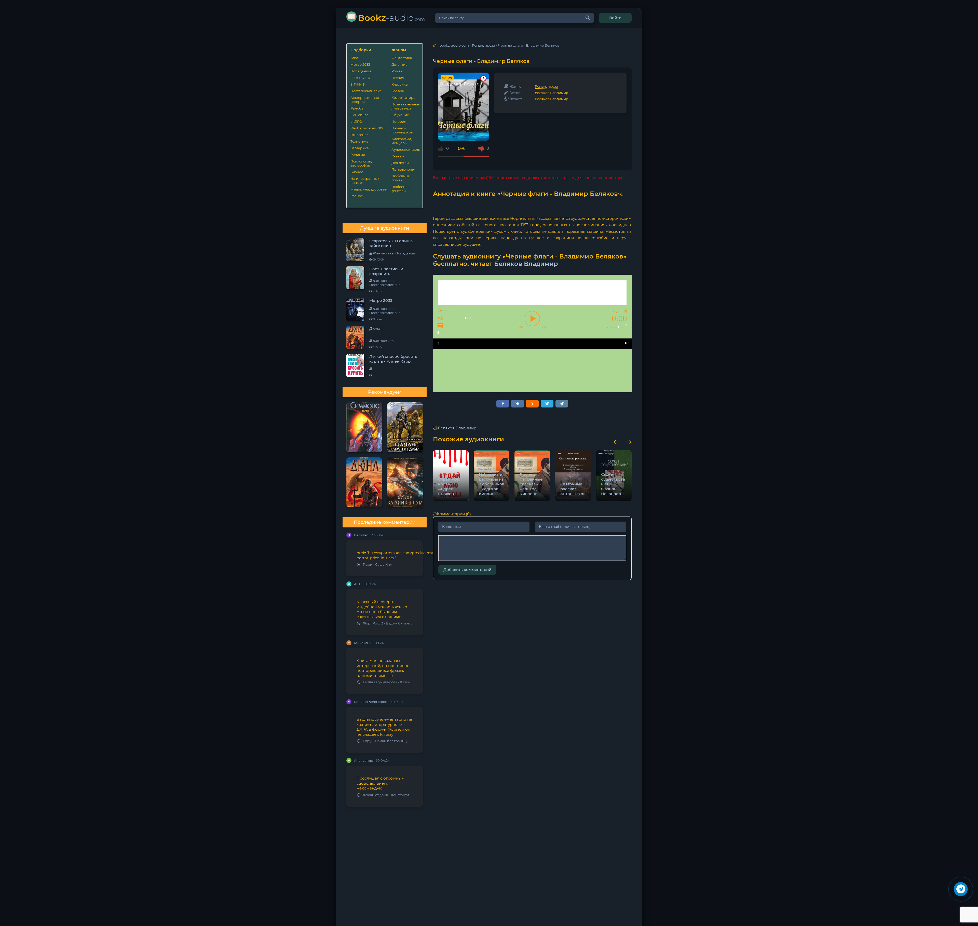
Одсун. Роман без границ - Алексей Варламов (388, 741)
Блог (354, 58)
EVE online (359, 115)
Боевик (397, 91)
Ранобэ (356, 108)
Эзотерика (359, 148)
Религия (357, 155)
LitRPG (356, 121)
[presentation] (617, 441)
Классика (399, 84)
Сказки (397, 156)
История (398, 121)
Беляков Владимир (551, 93)
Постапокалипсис (366, 91)
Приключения (403, 169)
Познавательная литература (405, 106)
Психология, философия (361, 163)
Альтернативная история (364, 100)
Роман (397, 71)
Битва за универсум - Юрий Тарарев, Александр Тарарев (388, 682)
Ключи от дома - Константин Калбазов (388, 795)
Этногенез (359, 135)
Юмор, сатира (403, 98)
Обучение (400, 115)
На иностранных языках (364, 180)
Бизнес (356, 172)
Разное (356, 196)
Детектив (399, 64)
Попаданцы (360, 71)
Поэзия (397, 78)
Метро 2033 (360, 64)
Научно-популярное (402, 130)
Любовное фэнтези (400, 189)
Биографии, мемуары (401, 141)
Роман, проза (546, 86)
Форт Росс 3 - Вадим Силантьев (388, 623)
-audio (391, 17)
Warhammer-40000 (367, 128)
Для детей (400, 163)
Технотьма (359, 141)
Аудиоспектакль (405, 149)
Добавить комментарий (467, 569)
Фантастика (401, 58)
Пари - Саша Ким (377, 564)
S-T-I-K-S (357, 84)
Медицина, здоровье (368, 189)
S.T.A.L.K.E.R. (360, 78)
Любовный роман (400, 178)
